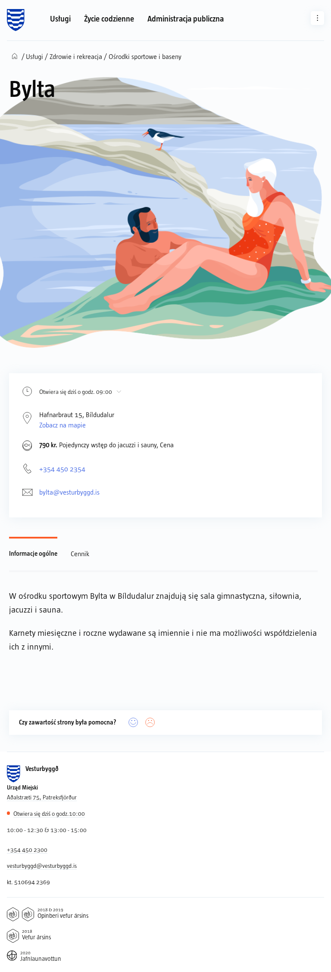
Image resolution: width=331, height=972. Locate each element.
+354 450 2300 (27, 849)
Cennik (80, 553)
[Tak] (133, 722)
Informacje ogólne (33, 553)
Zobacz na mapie (62, 425)
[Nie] (150, 722)
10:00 (49, 813)
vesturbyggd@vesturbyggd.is (42, 865)
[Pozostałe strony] (317, 18)
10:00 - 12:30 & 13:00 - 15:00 (47, 829)
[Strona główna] (16, 20)
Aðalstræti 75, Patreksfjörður (42, 797)
